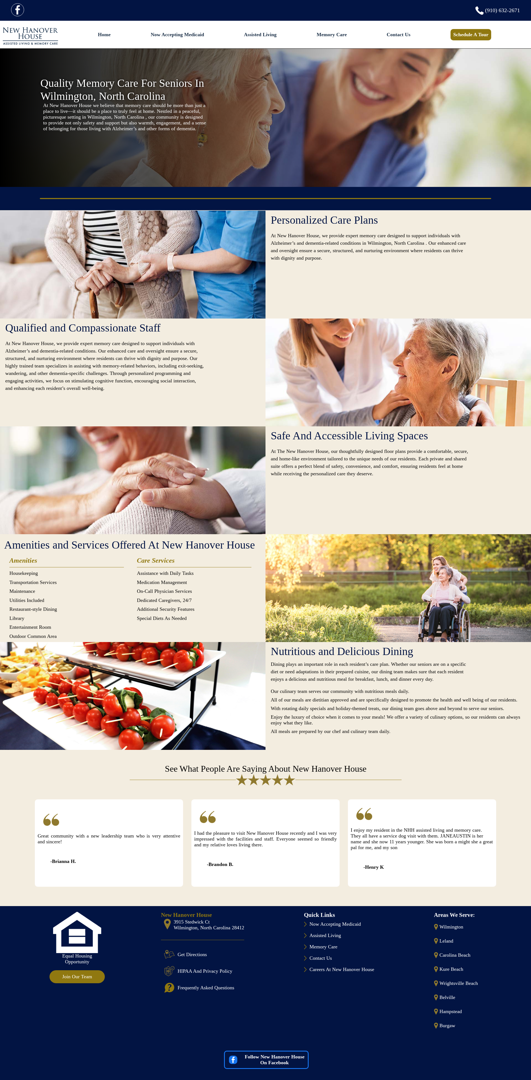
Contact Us (398, 34)
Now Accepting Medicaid (177, 34)
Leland (446, 941)
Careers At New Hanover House (341, 969)
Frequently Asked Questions (206, 987)
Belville (447, 997)
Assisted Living (260, 34)
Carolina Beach (454, 955)
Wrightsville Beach (458, 983)
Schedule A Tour (470, 34)
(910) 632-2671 (502, 10)
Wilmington (451, 927)
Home (104, 34)
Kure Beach (451, 969)
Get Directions (192, 954)
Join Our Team (77, 976)
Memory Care (332, 34)
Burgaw (447, 1025)
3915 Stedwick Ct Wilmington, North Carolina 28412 (209, 924)
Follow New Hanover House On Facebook (274, 1059)
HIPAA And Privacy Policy (205, 971)
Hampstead (450, 1011)
